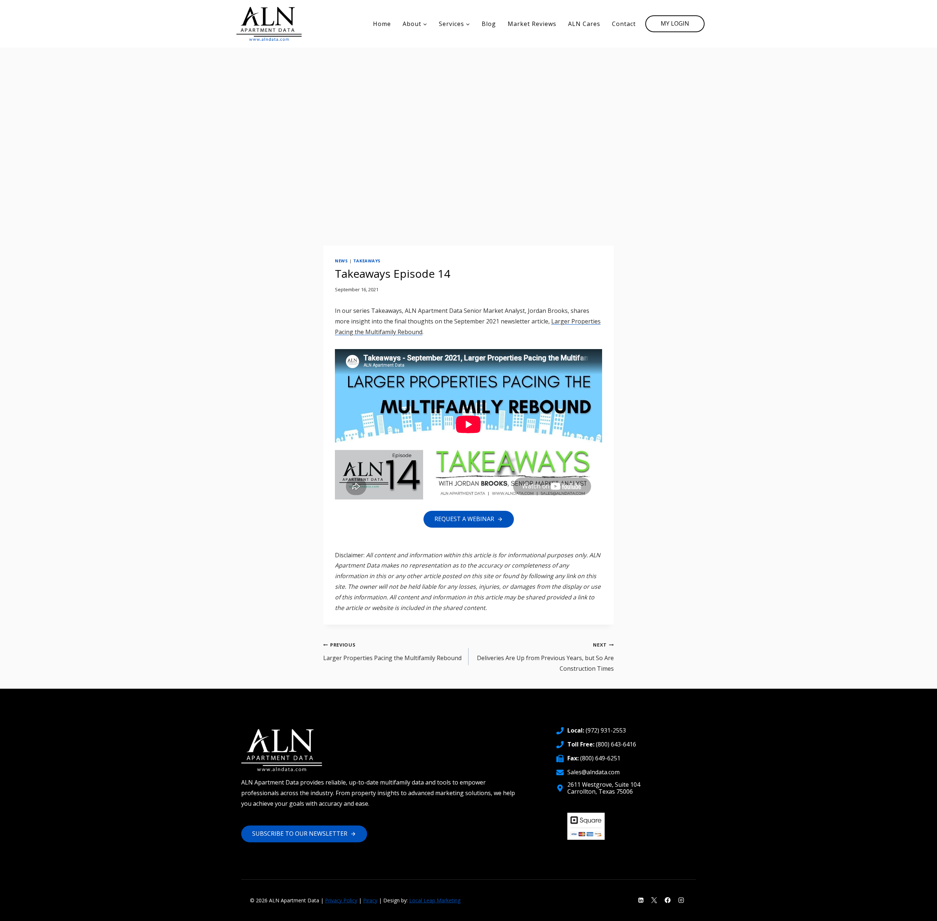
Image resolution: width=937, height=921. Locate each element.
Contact (624, 24)
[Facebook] (667, 900)
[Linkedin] (641, 900)
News (341, 260)
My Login (675, 23)
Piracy (370, 900)
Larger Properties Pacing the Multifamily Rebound (392, 651)
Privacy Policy (341, 900)
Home (382, 24)
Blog (489, 24)
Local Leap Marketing (434, 900)
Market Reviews (532, 24)
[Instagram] (681, 900)
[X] (654, 900)
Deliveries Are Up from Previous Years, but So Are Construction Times (545, 657)
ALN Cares (584, 24)
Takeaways (367, 260)
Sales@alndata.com (593, 772)
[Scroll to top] (919, 910)
